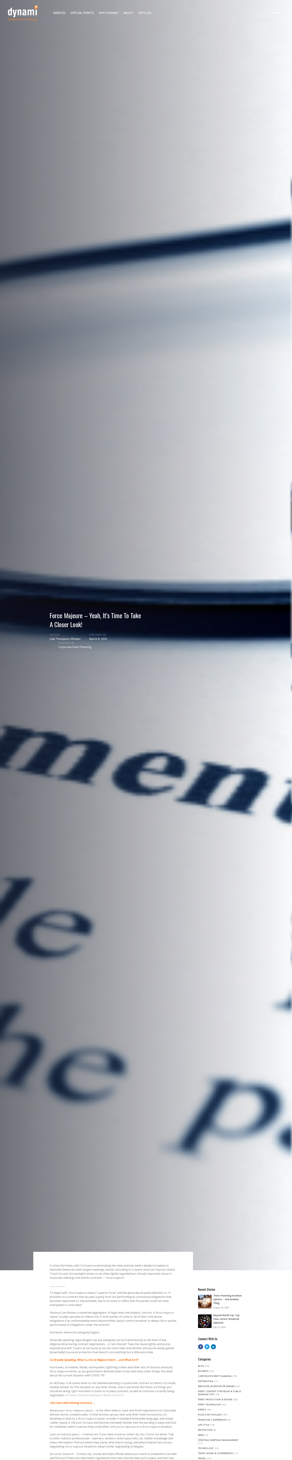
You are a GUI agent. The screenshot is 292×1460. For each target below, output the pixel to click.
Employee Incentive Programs (216, 1386)
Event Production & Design (215, 1399)
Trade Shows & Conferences (215, 1453)
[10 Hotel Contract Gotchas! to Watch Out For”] (94, 1395)
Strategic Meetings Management (218, 1440)
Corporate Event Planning (74, 647)
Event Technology (209, 1404)
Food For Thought (210, 1414)
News (201, 1435)
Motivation (205, 1430)
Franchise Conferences (212, 1419)
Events (202, 1409)
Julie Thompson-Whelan (65, 639)
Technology (206, 1448)
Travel (202, 1458)
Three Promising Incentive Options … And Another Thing (227, 1299)
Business (203, 1371)
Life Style (204, 1424)
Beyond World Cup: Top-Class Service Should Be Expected (226, 1319)
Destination (205, 1381)
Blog (201, 1366)
